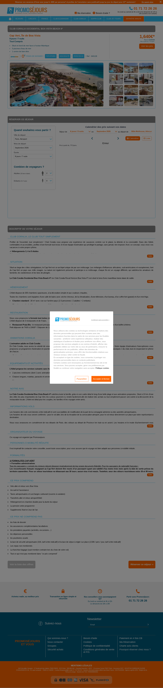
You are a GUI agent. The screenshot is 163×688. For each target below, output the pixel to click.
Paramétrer (82, 379)
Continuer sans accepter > (100, 320)
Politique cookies (102, 368)
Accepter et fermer (101, 379)
